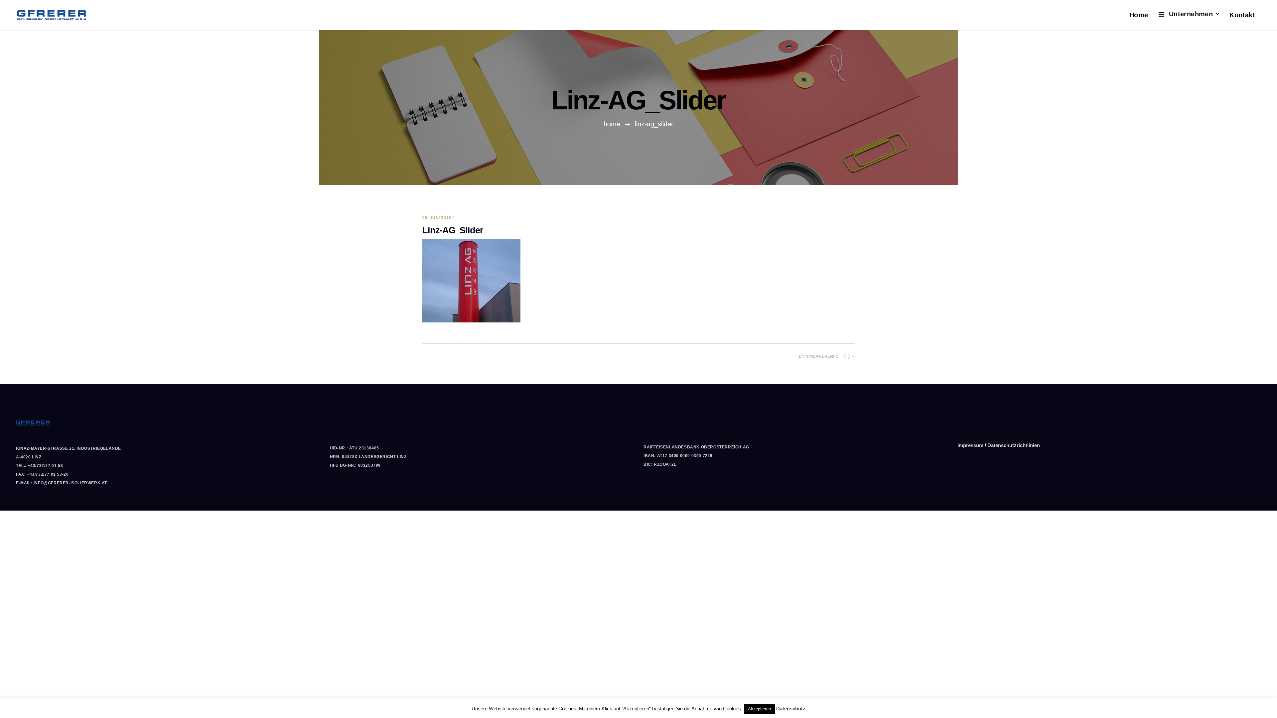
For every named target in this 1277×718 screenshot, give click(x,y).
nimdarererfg (821, 356)
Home (612, 124)
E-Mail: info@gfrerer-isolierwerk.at (61, 483)
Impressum (970, 445)
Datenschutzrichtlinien (1013, 445)
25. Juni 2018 (436, 217)
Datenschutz (790, 708)
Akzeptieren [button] (759, 708)
